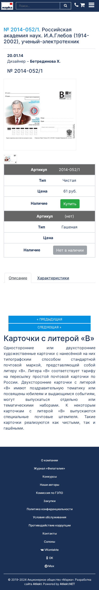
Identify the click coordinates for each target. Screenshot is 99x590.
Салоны (49, 541)
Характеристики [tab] (53, 278)
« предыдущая (49, 319)
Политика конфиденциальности (50, 509)
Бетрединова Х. (45, 61)
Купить (69, 203)
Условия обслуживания (49, 517)
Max (51, 566)
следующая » (49, 327)
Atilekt (37, 584)
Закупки (49, 501)
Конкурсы (50, 476)
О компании (49, 460)
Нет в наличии (70, 250)
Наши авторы (49, 484)
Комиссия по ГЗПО (49, 493)
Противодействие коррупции (50, 525)
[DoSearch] (65, 5)
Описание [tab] (18, 278)
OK (50, 558)
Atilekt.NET (67, 584)
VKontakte (51, 549)
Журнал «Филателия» (49, 468)
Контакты (50, 533)
